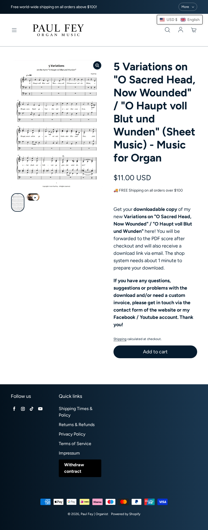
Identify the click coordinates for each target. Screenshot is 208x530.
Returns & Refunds (77, 424)
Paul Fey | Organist (94, 514)
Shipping (119, 339)
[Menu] (14, 30)
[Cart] (194, 30)
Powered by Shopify (125, 514)
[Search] (167, 30)
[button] (179, 19)
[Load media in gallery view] (17, 202)
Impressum (69, 453)
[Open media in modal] (97, 65)
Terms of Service (75, 443)
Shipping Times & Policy (75, 412)
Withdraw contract (74, 468)
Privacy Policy (72, 434)
